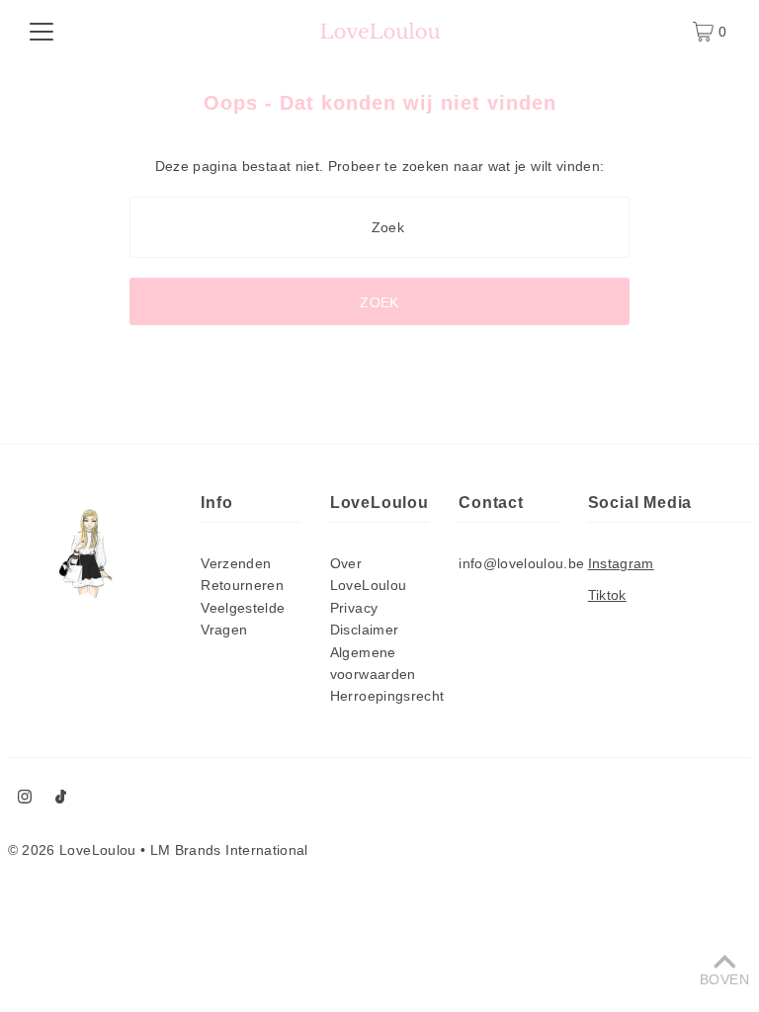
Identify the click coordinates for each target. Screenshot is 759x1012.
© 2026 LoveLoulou (72, 850)
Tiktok (607, 595)
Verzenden (236, 563)
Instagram (621, 563)
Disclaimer (364, 629)
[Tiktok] (60, 798)
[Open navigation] (41, 31)
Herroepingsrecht (387, 696)
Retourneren (242, 585)
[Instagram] (25, 798)
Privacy (354, 608)
